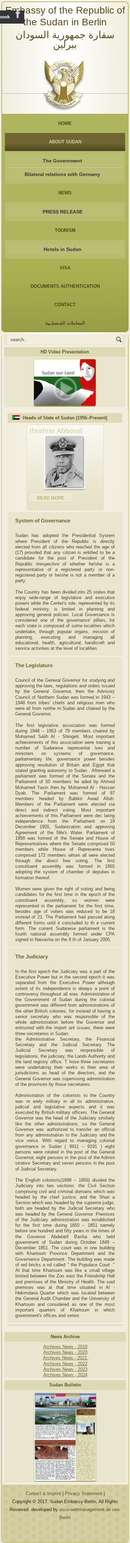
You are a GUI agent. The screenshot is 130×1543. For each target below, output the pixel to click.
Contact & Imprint (43, 1493)
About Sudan (65, 141)
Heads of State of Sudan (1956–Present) (65, 417)
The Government (62, 160)
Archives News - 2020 (65, 1352)
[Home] (65, 83)
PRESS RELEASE (63, 212)
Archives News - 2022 (65, 1363)
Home (65, 123)
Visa (65, 267)
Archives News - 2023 (65, 1369)
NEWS (65, 192)
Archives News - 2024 (65, 1374)
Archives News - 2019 (65, 1346)
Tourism (65, 230)
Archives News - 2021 (65, 1357)
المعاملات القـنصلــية (65, 323)
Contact (65, 304)
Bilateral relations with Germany (62, 174)
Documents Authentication (65, 286)
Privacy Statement (83, 1493)
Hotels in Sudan (62, 249)
